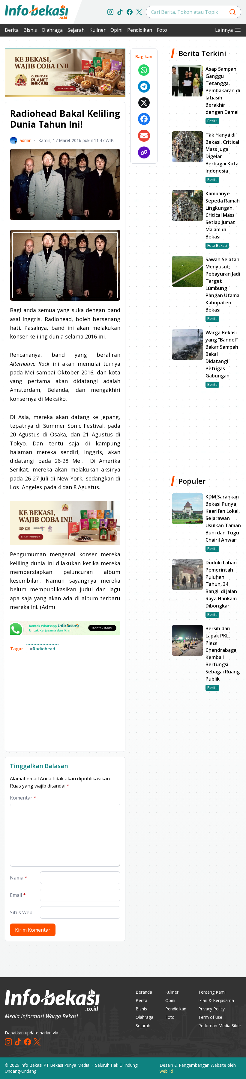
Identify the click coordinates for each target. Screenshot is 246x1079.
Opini (116, 30)
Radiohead (42, 649)
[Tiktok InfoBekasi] (120, 12)
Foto (162, 30)
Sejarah (76, 30)
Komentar (23, 797)
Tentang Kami (212, 992)
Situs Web (21, 912)
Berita (12, 30)
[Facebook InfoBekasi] (130, 12)
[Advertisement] (65, 705)
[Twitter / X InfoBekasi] (139, 12)
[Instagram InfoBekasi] (110, 12)
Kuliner (97, 30)
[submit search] (232, 12)
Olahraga (52, 30)
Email (18, 895)
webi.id (166, 1071)
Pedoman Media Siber (219, 1025)
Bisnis (30, 30)
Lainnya (224, 30)
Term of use (210, 1017)
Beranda (144, 992)
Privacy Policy (211, 1009)
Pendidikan (139, 30)
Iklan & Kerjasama (216, 1000)
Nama (18, 877)
